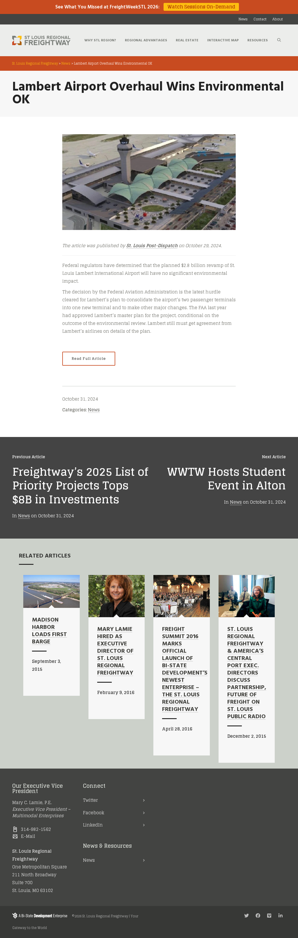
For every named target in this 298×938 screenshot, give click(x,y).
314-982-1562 (36, 829)
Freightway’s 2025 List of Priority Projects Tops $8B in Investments (80, 485)
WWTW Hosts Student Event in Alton (226, 478)
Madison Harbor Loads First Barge (49, 631)
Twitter (90, 800)
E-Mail (28, 836)
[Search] (279, 40)
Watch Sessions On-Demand (201, 7)
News (94, 410)
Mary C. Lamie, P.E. (32, 802)
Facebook (93, 813)
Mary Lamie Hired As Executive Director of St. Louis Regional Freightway (115, 651)
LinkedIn (93, 825)
